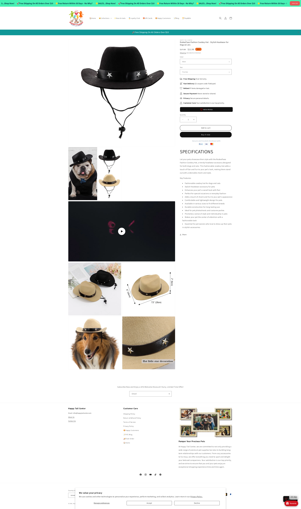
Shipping (183, 53)
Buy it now (205, 135)
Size (181, 67)
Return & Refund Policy (132, 418)
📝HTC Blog (127, 434)
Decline (197, 503)
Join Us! (295, 3)
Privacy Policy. (196, 496)
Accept (149, 503)
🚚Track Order (128, 438)
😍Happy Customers (131, 430)
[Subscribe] (169, 394)
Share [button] (184, 234)
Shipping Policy (129, 414)
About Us (71, 417)
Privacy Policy (128, 426)
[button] (105, 18)
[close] (298, 32)
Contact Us (72, 421)
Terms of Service (129, 422)
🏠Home (126, 443)
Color (181, 57)
